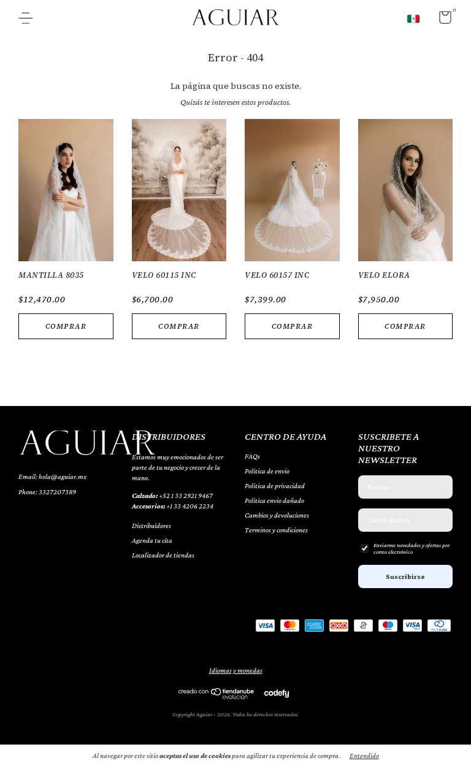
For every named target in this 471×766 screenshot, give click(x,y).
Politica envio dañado (274, 500)
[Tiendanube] (216, 696)
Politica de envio (267, 471)
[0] (441, 20)
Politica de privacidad (275, 485)
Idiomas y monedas (235, 670)
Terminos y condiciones (276, 530)
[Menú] (30, 19)
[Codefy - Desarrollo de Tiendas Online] (276, 693)
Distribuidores (151, 525)
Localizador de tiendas (163, 555)
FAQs (252, 456)
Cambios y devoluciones (277, 515)
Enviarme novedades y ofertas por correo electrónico (411, 548)
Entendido (364, 755)
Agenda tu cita (152, 540)
